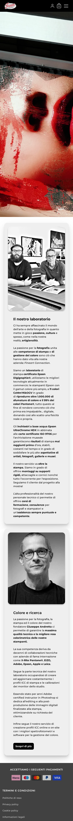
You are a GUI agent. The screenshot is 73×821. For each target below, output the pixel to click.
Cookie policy (10, 810)
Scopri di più (23, 746)
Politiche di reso (11, 798)
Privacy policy (10, 804)
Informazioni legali (13, 817)
